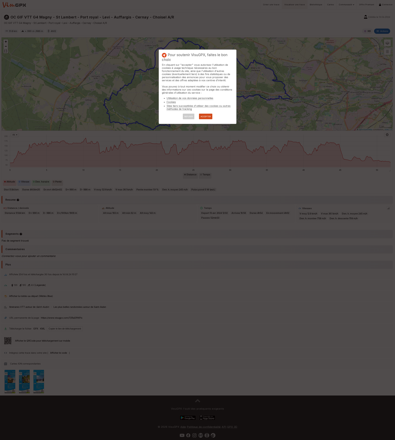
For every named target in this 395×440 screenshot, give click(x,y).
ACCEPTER (206, 116)
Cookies (171, 102)
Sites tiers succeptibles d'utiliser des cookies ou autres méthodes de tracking (198, 107)
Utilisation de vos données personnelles (190, 98)
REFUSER (188, 116)
